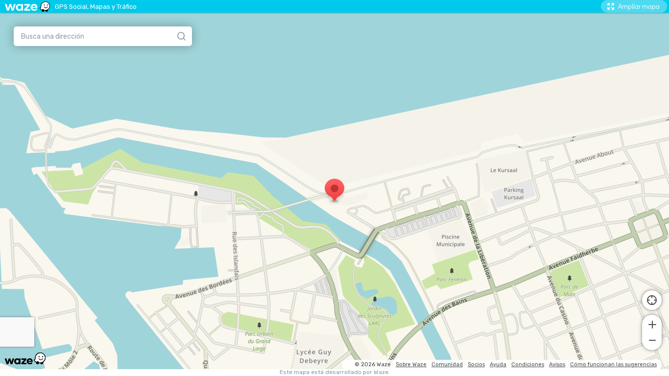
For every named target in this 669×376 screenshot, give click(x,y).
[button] (652, 323)
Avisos (557, 364)
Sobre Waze (411, 364)
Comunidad (447, 364)
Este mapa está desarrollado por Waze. (335, 372)
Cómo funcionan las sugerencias (613, 364)
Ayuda (498, 364)
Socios (476, 364)
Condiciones (527, 364)
